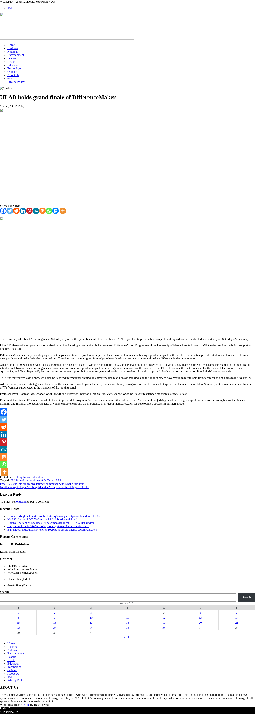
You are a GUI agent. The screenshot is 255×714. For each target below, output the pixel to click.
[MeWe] (36, 211)
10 (91, 617)
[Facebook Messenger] (55, 211)
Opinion (12, 71)
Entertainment (15, 55)
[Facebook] (3, 211)
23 (54, 627)
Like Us (5, 708)
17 (91, 622)
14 (236, 617)
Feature (11, 58)
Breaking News (21, 477)
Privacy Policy (16, 81)
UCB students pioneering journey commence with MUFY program (42, 483)
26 (163, 627)
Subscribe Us (9, 712)
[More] (63, 211)
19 (163, 622)
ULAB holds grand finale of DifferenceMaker (37, 480)
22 (18, 627)
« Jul (126, 637)
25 (127, 627)
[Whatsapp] (49, 211)
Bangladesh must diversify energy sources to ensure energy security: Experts (52, 529)
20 (200, 622)
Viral (26, 704)
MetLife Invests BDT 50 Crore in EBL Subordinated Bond (42, 519)
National (12, 51)
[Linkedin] (23, 211)
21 (236, 622)
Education (13, 65)
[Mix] (42, 211)
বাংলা (9, 8)
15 (18, 622)
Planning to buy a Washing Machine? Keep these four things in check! (44, 487)
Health (11, 61)
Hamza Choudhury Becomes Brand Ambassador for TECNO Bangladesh (51, 522)
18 (127, 622)
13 (200, 617)
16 (54, 622)
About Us (13, 75)
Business (12, 48)
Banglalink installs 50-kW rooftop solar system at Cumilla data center (48, 526)
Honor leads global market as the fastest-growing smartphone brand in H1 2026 (54, 516)
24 (91, 627)
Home (11, 44)
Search (4, 591)
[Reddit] (16, 211)
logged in (21, 501)
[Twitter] (10, 211)
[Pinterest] (29, 211)
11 (127, 617)
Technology (14, 68)
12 (163, 617)
